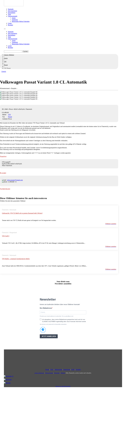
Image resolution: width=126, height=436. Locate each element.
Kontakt (78, 369)
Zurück (3, 71)
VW (9, 114)
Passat (10, 117)
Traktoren (15, 20)
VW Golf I (5, 236)
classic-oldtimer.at (39, 373)
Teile (9, 14)
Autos (14, 18)
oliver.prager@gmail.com (15, 180)
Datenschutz (58, 369)
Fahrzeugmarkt (12, 16)
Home (47, 369)
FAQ (51, 369)
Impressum (66, 369)
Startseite (10, 9)
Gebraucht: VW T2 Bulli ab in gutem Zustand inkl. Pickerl (22, 213)
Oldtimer (63, 373)
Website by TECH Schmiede (63, 386)
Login (10, 23)
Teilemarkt (57, 373)
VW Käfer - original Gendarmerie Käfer (16, 259)
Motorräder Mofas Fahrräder (21, 21)
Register (10, 25)
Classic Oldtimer (9, 55)
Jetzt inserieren (12, 11)
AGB (73, 369)
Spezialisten (11, 12)
